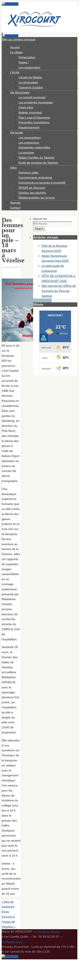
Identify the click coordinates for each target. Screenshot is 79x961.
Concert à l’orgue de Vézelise (8, 921)
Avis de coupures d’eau (8, 906)
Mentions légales (48, 931)
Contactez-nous (12, 941)
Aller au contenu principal (18, 39)
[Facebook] (10, 4)
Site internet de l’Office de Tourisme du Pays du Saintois (59, 291)
